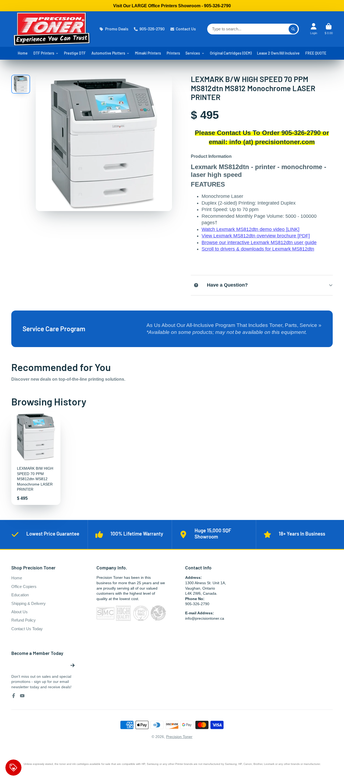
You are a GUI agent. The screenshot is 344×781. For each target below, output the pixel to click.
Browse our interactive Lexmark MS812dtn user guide (259, 242)
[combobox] (253, 29)
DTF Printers (43, 53)
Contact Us (186, 28)
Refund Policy (23, 620)
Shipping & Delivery (28, 603)
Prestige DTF (75, 53)
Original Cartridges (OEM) (231, 53)
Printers (173, 53)
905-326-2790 (152, 28)
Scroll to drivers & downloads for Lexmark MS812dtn (258, 249)
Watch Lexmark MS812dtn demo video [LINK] (250, 229)
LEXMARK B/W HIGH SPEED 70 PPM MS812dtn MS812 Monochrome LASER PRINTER (35, 458)
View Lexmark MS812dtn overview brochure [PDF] (256, 235)
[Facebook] (13, 695)
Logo (51, 29)
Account (313, 29)
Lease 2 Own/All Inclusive (278, 53)
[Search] (293, 29)
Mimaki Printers (148, 53)
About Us (19, 611)
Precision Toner (179, 736)
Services (192, 53)
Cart (329, 29)
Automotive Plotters (108, 53)
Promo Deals (116, 28)
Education (20, 595)
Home (23, 53)
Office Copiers (24, 586)
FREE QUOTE (315, 53)
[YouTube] (22, 695)
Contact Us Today (27, 628)
